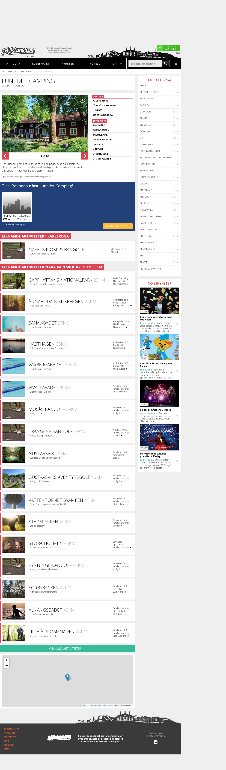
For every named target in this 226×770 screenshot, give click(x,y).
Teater (144, 262)
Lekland (144, 183)
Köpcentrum (147, 170)
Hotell (95, 63)
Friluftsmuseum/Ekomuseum (156, 157)
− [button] (6, 665)
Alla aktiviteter (153, 269)
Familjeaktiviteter (150, 150)
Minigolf (145, 196)
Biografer (145, 124)
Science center (148, 229)
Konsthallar (147, 164)
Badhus (144, 105)
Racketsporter (148, 222)
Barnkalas (145, 111)
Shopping (145, 236)
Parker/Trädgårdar (151, 216)
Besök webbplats (106, 105)
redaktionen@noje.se (156, 735)
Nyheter (67, 63)
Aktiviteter (26, 71)
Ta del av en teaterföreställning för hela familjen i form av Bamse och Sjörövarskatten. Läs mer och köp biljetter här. (156, 373)
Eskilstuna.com (9, 71)
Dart (142, 137)
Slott (143, 255)
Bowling (145, 131)
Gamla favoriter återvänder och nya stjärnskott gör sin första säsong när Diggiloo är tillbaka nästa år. (156, 417)
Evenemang (40, 63)
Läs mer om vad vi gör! (107, 741)
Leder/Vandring (149, 177)
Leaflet (86, 705)
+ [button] (6, 660)
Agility (143, 85)
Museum (144, 203)
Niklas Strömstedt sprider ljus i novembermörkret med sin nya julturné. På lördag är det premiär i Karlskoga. (156, 464)
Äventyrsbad (147, 98)
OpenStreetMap (107, 705)
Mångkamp (146, 190)
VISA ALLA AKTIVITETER (65, 648)
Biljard (144, 118)
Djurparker (146, 144)
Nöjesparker (147, 209)
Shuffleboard (148, 242)
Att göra (13, 63)
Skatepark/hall (148, 249)
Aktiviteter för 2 (149, 92)
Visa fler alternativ (116, 226)
